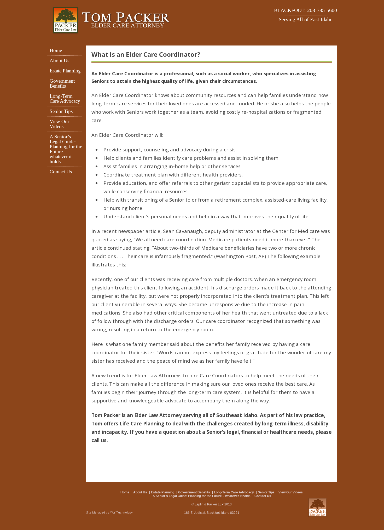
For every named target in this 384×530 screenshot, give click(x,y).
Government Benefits (62, 83)
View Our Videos (59, 124)
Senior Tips (61, 111)
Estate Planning (65, 70)
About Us (59, 60)
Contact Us (61, 171)
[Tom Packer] (111, 20)
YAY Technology (121, 512)
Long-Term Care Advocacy (65, 98)
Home (56, 50)
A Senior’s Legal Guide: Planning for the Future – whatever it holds (66, 149)
